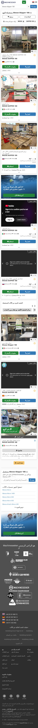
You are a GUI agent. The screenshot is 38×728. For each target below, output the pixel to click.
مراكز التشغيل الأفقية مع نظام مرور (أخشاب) (17, 310)
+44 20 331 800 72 (11, 614)
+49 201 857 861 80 (12, 620)
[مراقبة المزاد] (35, 440)
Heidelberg (29, 631)
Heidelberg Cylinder (28, 639)
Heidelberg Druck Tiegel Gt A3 (14, 631)
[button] (36, 2)
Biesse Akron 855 (8, 501)
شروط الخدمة (9, 724)
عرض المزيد (19, 507)
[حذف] (28, 6)
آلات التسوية (19, 643)
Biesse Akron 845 (8, 497)
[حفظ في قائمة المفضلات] (34, 55)
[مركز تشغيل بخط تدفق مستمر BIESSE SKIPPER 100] (19, 422)
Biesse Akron (6, 490)
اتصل (28, 67)
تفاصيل (19, 450)
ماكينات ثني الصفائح (11, 635)
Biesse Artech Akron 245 (10, 504)
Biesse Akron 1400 (8, 493)
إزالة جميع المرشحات (10, 21)
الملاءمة (28, 17)
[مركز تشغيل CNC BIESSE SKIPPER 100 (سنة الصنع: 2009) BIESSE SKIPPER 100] (19, 39)
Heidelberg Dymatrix (25, 635)
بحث (34, 7)
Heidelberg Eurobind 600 (11, 639)
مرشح (11, 17)
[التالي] (35, 39)
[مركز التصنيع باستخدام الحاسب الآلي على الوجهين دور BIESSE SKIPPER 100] (19, 136)
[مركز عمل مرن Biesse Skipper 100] (19, 328)
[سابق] (2, 39)
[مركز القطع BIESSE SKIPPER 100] (19, 89)
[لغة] (33, 2)
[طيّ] (19, 72)
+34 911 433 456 (11, 623)
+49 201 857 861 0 (11, 617)
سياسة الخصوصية (23, 723)
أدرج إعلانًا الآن (19, 195)
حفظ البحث (19, 463)
